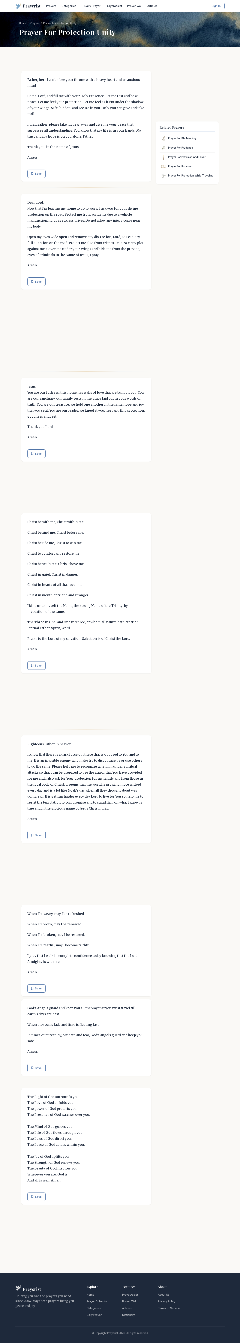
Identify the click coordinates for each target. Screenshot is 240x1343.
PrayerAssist (114, 5)
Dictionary (128, 1314)
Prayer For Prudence (180, 147)
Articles (152, 5)
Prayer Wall (134, 5)
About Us (164, 1294)
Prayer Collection (97, 1301)
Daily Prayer (92, 5)
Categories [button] (69, 5)
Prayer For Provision (180, 166)
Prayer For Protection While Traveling (190, 175)
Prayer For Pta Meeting (182, 138)
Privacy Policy (166, 1301)
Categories (94, 1308)
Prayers (51, 5)
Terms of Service (169, 1308)
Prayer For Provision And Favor (187, 157)
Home (22, 23)
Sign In (216, 5)
